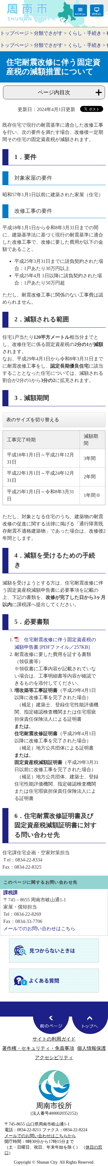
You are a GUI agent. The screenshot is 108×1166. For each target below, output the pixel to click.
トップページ (14, 33)
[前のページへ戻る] (51, 1025)
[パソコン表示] (97, 11)
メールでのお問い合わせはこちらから (40, 1135)
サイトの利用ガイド (54, 1038)
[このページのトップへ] (90, 1025)
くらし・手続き (84, 33)
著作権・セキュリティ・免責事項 (38, 1048)
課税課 (10, 892)
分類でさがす (48, 33)
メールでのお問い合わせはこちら (39, 928)
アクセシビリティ (54, 1057)
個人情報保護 (91, 1048)
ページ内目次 (54, 92)
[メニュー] (80, 11)
